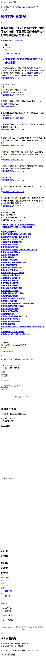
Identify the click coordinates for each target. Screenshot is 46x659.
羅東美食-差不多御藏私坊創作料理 (14, 316)
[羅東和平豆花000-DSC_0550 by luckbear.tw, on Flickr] (12, 95)
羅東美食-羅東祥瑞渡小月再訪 (12, 306)
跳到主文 (4, 22)
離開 (12, 655)
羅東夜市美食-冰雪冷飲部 (10, 319)
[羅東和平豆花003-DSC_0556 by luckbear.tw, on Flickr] (12, 160)
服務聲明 (23, 629)
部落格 (7, 47)
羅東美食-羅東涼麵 (8, 324)
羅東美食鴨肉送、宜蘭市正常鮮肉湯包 (15, 334)
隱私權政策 (38, 627)
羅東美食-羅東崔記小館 (10, 244)
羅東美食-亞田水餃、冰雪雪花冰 (13, 298)
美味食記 (17, 365)
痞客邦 (15, 359)
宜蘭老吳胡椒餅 (28, 303)
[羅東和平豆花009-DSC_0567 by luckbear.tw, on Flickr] (12, 106)
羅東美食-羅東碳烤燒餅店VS (11, 303)
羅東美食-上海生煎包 (9, 301)
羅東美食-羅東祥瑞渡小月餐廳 (12, 332)
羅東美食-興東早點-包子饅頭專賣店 (14, 262)
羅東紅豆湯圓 (33, 73)
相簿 (7, 45)
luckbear (4, 347)
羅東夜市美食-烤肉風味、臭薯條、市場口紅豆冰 (19, 250)
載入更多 (4, 376)
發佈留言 (4, 389)
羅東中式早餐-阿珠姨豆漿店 (11, 288)
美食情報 (18, 40)
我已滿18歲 (5, 655)
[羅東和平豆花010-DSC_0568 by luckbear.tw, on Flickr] (12, 118)
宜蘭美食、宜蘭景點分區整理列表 (22, 225)
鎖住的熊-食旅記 (13, 16)
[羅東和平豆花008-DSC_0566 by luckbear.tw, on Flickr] (12, 206)
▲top (3, 372)
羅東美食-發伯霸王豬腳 (10, 309)
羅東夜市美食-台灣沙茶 (10, 255)
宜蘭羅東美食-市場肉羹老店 (11, 242)
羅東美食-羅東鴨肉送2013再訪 (12, 293)
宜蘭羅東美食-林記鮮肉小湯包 (12, 239)
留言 (20, 359)
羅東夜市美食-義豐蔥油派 (10, 252)
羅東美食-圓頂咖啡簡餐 (10, 247)
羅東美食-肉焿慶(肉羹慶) (10, 321)
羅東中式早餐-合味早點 (10, 286)
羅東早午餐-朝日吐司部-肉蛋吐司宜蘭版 (16, 234)
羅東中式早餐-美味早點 (10, 280)
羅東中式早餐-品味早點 (10, 283)
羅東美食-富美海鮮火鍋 (10, 296)
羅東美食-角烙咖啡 (8, 314)
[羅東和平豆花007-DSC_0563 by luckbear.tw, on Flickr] (12, 192)
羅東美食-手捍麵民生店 (10, 260)
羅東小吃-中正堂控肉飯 (10, 270)
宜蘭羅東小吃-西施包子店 (10, 278)
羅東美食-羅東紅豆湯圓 (10, 291)
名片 (7, 50)
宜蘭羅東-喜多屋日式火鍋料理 (12, 273)
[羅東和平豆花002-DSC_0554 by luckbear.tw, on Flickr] (12, 171)
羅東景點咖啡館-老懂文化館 (11, 268)
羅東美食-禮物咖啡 (8, 257)
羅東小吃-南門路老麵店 (10, 311)
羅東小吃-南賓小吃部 (9, 265)
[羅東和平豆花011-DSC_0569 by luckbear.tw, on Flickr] (12, 129)
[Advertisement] (23, 452)
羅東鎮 (16, 368)
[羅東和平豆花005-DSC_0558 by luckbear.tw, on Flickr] (12, 180)
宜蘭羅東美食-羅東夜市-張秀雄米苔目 (15, 237)
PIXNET (10, 627)
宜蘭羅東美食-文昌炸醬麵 (10, 275)
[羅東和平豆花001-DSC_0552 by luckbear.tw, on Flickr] (12, 78)
